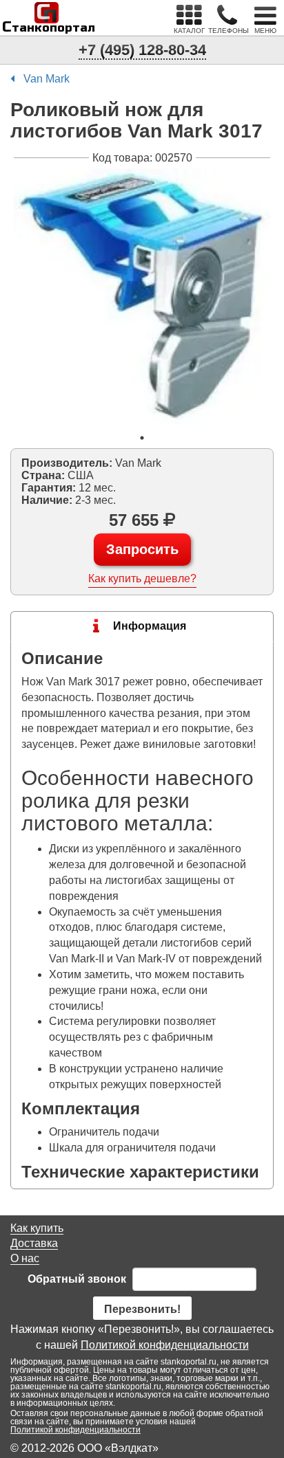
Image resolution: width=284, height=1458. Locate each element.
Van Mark (46, 79)
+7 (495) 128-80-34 (142, 49)
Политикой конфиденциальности (165, 1345)
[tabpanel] (142, 296)
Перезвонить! (142, 1309)
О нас (24, 1258)
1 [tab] (142, 438)
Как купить (36, 1228)
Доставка (34, 1243)
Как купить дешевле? (142, 578)
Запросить (142, 549)
